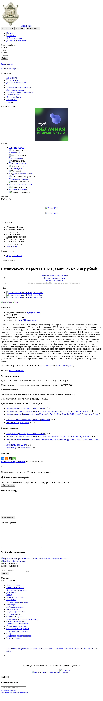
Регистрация (7, 64)
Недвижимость (13, 614)
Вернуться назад (8, 690)
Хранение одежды (17, 163)
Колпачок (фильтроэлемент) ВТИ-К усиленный (28, 419)
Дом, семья (11, 592)
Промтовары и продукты (17, 624)
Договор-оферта (13, 97)
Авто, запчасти (13, 585)
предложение (33, 312)
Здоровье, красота (14, 597)
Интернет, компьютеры (17, 602)
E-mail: (4, 47)
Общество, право (14, 616)
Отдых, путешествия (15, 621)
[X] (10, 458)
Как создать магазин (15, 90)
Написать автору (9, 461)
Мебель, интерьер (14, 607)
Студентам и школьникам (21, 174)
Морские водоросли (18, 189)
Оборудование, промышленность (21, 619)
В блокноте (11, 246)
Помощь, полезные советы (18, 87)
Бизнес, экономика (15, 587)
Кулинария (11, 604)
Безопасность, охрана (16, 590)
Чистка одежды (16, 158)
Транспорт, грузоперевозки (18, 636)
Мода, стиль (12, 609)
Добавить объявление (16, 40)
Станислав (48, 365)
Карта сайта (11, 99)
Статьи (9, 102)
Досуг (9, 595)
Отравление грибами (18, 179)
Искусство (11, 599)
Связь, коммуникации (16, 626)
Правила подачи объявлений (19, 92)
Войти (4, 58)
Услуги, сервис (13, 638)
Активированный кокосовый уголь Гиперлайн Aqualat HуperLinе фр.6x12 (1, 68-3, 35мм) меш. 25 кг (52, 414)
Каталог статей (13, 95)
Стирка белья (15, 153)
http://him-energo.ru (28, 320)
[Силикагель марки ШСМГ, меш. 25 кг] (24, 292)
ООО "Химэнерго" (63, 365)
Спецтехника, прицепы (17, 631)
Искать (5, 573)
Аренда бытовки (14, 255)
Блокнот (10, 33)
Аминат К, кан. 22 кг (16, 445)
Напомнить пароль (9, 69)
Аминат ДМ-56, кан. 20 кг (18, 448)
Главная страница (14, 649)
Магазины (11, 35)
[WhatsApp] (14, 458)
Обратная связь (30, 649)
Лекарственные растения (20, 184)
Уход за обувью (16, 168)
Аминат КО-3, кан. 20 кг (17, 422)
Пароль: (4, 52)
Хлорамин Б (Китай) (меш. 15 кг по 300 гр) (26, 408)
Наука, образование (15, 612)
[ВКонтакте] (2, 458)
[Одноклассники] (6, 458)
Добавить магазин (14, 38)
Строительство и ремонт (17, 628)
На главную (11, 78)
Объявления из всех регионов (14, 693)
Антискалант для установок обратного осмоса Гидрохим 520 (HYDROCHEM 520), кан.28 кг (49, 411)
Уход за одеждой (16, 147)
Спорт (9, 633)
